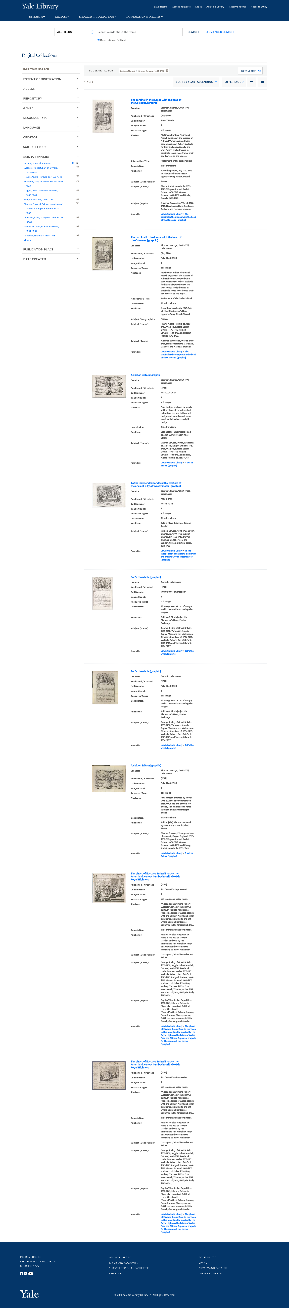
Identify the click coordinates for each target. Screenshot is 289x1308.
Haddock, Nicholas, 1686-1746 (39, 235)
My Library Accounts (123, 1262)
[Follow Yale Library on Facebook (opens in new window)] (21, 1273)
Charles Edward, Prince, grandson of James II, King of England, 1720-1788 (43, 208)
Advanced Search (220, 32)
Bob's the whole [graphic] (146, 577)
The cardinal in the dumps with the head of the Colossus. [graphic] (156, 101)
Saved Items (160, 6)
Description (107, 40)
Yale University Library (40, 6)
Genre (28, 108)
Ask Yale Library (215, 6)
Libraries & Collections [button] (96, 16)
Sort (195, 81)
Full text (121, 40)
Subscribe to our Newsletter (129, 1268)
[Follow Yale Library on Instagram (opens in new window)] (25, 1273)
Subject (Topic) (36, 147)
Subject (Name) (36, 156)
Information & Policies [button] (143, 16)
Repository (32, 98)
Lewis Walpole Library (171, 214)
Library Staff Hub (210, 1273)
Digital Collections (39, 55)
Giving (203, 1262)
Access (29, 89)
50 (233, 81)
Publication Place (38, 249)
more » (27, 240)
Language (31, 127)
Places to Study (259, 6)
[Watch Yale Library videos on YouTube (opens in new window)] (30, 1273)
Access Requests (181, 6)
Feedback (115, 1273)
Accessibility (207, 1257)
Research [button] (36, 16)
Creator (30, 137)
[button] (193, 32)
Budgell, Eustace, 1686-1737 (38, 199)
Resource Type (35, 118)
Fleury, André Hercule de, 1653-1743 (43, 176)
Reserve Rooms (237, 6)
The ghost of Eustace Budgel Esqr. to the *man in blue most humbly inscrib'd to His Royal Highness (155, 876)
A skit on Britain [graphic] (146, 375)
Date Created (34, 259)
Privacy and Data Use (213, 1268)
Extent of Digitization (42, 79)
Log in (198, 6)
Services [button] (61, 16)
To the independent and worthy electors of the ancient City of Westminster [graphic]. (156, 485)
